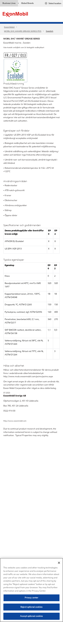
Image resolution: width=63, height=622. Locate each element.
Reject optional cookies (31, 606)
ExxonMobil (9, 27)
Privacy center (31, 597)
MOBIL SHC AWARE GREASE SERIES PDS (22, 31)
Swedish (49, 31)
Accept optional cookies (31, 616)
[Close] (59, 563)
